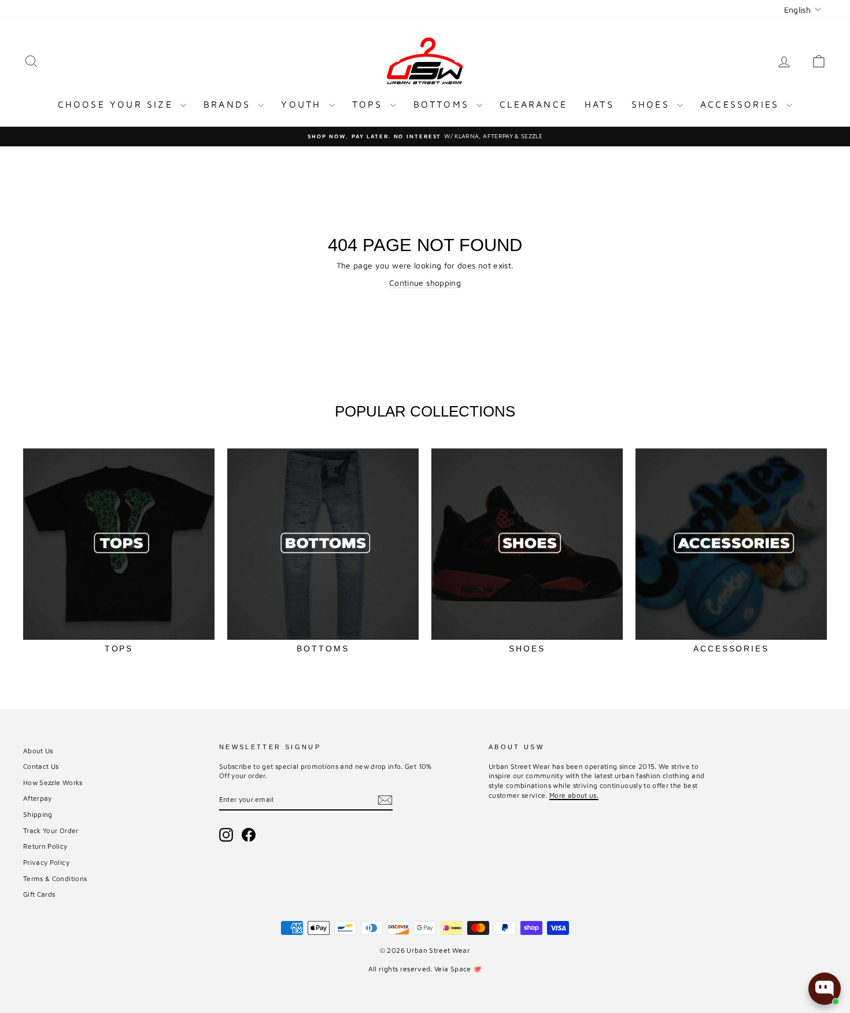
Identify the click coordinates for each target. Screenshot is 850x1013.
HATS (599, 104)
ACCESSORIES (742, 104)
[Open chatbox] (824, 989)
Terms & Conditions (55, 878)
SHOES (652, 104)
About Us (38, 750)
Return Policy (45, 846)
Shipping (38, 814)
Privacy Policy (46, 862)
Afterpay (37, 798)
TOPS (369, 104)
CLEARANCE (533, 104)
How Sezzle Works (53, 782)
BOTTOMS (443, 104)
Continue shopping (425, 283)
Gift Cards (39, 894)
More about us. (573, 795)
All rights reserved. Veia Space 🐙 (425, 968)
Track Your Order (51, 830)
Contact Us (41, 766)
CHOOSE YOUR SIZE (118, 104)
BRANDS (229, 104)
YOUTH (303, 104)
